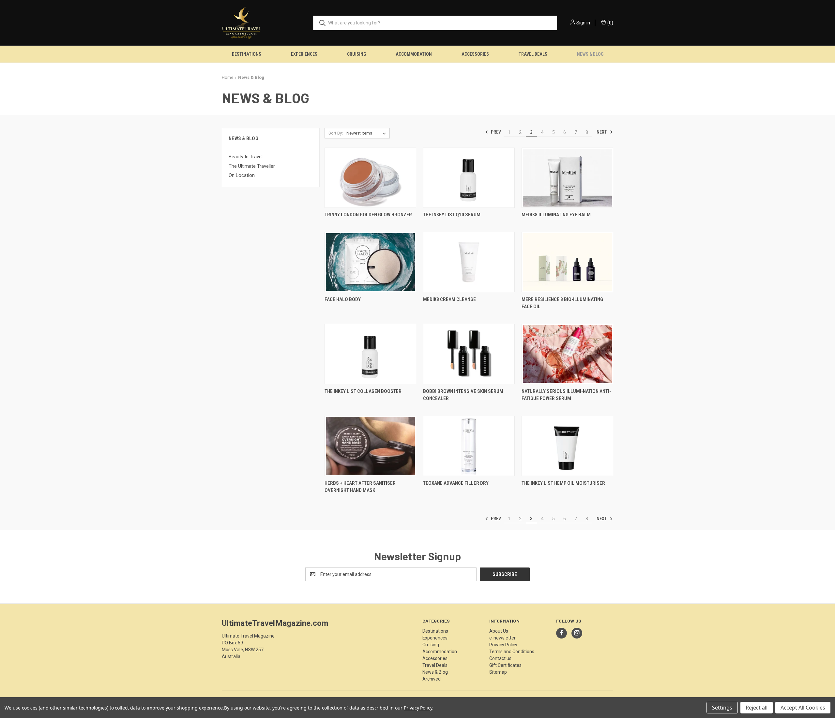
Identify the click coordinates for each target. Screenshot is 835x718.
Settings (722, 707)
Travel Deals (533, 54)
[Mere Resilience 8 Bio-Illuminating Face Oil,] (567, 262)
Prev (495, 132)
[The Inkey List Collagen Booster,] (370, 354)
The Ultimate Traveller (252, 166)
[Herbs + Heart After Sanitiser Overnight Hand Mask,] (370, 446)
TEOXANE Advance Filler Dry (456, 483)
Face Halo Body (343, 299)
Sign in (583, 22)
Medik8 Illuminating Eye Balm (556, 215)
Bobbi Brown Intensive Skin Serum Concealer (463, 395)
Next (602, 132)
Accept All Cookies (803, 707)
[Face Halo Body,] (370, 262)
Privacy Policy (503, 644)
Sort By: (335, 133)
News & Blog (590, 54)
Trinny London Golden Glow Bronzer (368, 215)
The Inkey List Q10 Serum (451, 215)
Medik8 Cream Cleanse (449, 299)
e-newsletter (502, 637)
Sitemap (498, 672)
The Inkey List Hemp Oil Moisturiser (563, 483)
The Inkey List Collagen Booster (363, 391)
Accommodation (414, 54)
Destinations (246, 54)
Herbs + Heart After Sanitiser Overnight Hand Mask (360, 487)
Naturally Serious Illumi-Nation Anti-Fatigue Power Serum (566, 395)
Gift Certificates (505, 665)
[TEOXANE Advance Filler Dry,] (468, 446)
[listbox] (367, 133)
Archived (431, 679)
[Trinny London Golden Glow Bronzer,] (370, 178)
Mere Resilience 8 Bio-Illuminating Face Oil (562, 303)
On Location (242, 175)
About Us (498, 631)
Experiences (304, 54)
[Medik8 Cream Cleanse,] (468, 262)
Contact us (500, 658)
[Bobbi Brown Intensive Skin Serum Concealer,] (468, 354)
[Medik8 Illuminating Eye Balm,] (567, 178)
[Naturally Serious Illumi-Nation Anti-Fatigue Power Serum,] (567, 354)
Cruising (356, 54)
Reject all (756, 707)
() (609, 22)
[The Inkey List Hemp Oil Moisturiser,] (567, 446)
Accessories (475, 54)
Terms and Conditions (511, 651)
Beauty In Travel (246, 157)
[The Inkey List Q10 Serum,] (468, 178)
